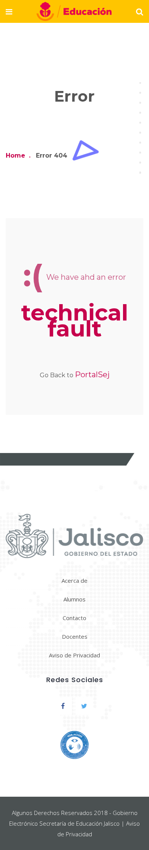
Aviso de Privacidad (74, 655)
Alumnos (74, 599)
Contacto (74, 618)
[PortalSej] (74, 12)
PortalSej (92, 374)
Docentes (74, 636)
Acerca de (74, 580)
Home (15, 155)
